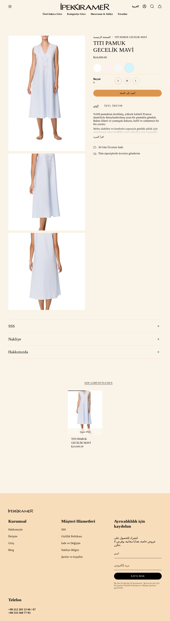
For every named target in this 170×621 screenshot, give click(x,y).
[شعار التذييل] (20, 510)
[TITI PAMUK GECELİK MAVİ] (85, 413)
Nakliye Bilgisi (70, 550)
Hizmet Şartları (149, 585)
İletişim (12, 536)
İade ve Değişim (70, 543)
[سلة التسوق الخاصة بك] (160, 6)
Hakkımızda (18, 352)
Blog (11, 550)
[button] (52, 14)
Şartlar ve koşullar (72, 556)
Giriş (11, 543)
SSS (11, 326)
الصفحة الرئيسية (102, 37)
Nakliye (14, 339)
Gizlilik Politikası (71, 536)
